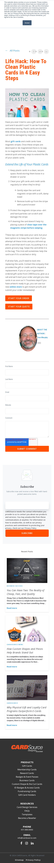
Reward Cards (27, 773)
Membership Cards (27, 769)
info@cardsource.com (27, 838)
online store (16, 286)
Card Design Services (27, 807)
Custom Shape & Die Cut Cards (27, 784)
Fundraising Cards (27, 791)
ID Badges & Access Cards (27, 787)
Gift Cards (27, 765)
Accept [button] (27, 23)
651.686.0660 (27, 829)
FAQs (27, 810)
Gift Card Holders (27, 794)
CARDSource (12, 703)
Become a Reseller (27, 818)
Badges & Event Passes (27, 776)
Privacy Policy (33, 860)
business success (15, 586)
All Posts (14, 50)
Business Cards (27, 780)
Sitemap (19, 860)
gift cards (16, 141)
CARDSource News (15, 644)
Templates (27, 814)
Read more (12, 608)
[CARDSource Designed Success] (27, 751)
